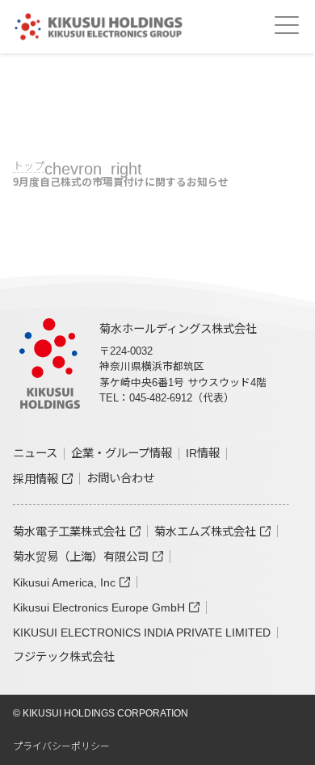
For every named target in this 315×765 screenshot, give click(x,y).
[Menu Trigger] (287, 25)
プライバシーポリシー (61, 746)
